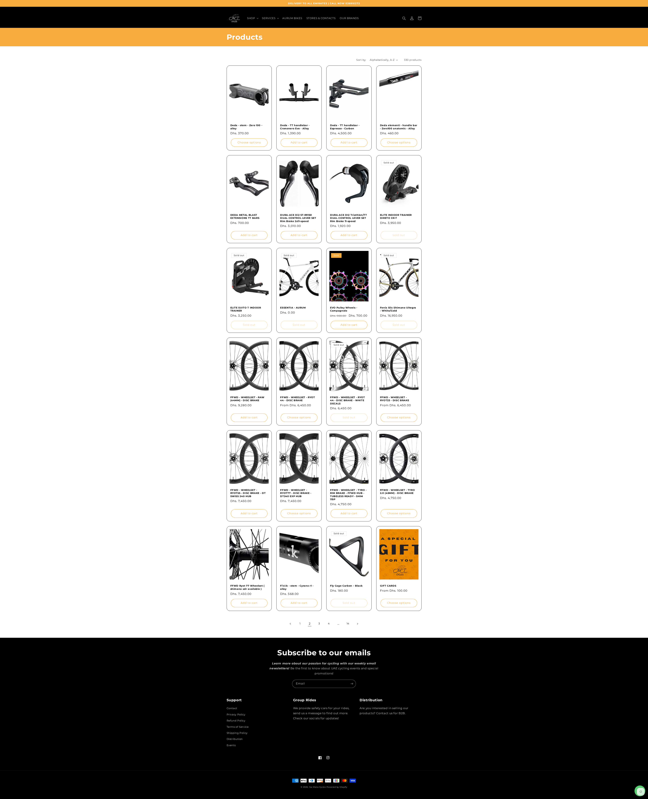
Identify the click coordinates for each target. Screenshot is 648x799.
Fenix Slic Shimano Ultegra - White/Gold (398, 309)
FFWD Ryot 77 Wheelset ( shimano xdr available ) (247, 587)
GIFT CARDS (388, 585)
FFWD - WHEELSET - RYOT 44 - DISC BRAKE (297, 399)
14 (348, 623)
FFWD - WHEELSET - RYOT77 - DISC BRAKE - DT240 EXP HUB (295, 493)
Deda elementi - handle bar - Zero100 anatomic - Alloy (398, 127)
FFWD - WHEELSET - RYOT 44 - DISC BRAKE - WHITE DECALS (347, 400)
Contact (232, 708)
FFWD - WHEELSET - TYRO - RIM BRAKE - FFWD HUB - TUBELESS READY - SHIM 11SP (348, 494)
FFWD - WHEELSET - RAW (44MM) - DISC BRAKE (247, 399)
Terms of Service (238, 726)
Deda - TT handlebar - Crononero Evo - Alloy (295, 127)
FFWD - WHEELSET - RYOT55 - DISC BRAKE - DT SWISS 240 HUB (248, 493)
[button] (252, 18)
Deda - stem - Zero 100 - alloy (246, 127)
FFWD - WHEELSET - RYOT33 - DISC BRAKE (394, 399)
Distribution (235, 739)
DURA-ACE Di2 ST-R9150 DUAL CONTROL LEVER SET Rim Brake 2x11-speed (298, 218)
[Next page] (357, 624)
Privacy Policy (236, 714)
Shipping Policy (237, 732)
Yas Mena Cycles (317, 787)
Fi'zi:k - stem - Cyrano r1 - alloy (296, 587)
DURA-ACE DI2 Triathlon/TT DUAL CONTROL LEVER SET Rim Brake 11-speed (348, 218)
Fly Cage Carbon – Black (346, 585)
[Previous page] (290, 624)
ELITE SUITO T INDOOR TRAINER (245, 309)
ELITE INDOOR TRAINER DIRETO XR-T (396, 216)
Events (231, 745)
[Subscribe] (352, 684)
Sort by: (361, 59)
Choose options (249, 142)
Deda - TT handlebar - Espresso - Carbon (345, 127)
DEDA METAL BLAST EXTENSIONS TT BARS (245, 216)
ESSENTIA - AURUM (293, 307)
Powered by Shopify (337, 787)
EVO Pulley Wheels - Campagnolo (343, 309)
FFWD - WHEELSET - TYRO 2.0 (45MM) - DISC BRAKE (397, 491)
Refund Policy (236, 720)
